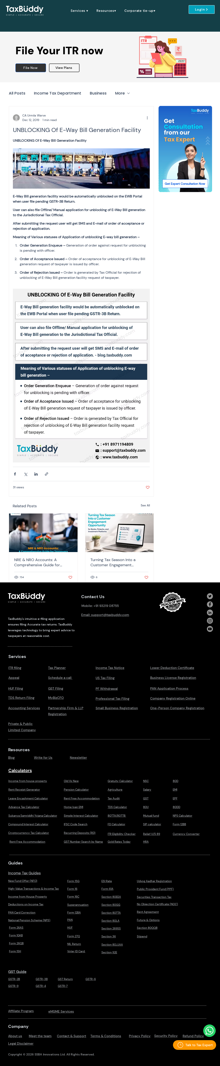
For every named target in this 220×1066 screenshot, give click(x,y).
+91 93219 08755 (106, 606)
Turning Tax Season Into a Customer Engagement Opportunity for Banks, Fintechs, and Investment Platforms (118, 562)
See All (145, 505)
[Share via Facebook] (15, 474)
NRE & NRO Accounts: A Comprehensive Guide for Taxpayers (37, 562)
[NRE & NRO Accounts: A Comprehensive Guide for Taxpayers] (43, 533)
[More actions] (147, 117)
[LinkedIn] (210, 613)
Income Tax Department (57, 93)
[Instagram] (210, 621)
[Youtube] (210, 629)
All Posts (17, 93)
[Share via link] (46, 474)
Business (98, 93)
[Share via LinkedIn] (36, 474)
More (120, 93)
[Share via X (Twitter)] (25, 474)
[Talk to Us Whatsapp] (209, 1030)
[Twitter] (210, 596)
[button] (79, 10)
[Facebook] (210, 604)
